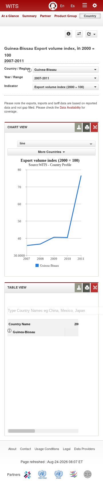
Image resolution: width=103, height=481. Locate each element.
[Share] (91, 34)
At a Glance (10, 16)
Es (73, 5)
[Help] (68, 34)
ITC (28, 474)
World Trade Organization (74, 474)
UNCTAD (43, 474)
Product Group (65, 16)
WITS (12, 5)
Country (90, 16)
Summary (29, 16)
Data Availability (71, 107)
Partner (45, 16)
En (62, 5)
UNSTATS (58, 474)
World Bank (89, 474)
